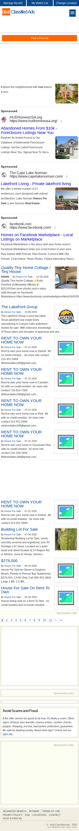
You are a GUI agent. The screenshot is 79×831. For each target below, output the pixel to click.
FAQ (27, 815)
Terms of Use (51, 811)
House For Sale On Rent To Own (25, 590)
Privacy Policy (12, 815)
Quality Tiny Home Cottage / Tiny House (25, 269)
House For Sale (24, 276)
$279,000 (9, 560)
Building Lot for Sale (19, 529)
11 (50, 620)
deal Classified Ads (60, 824)
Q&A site (8, 734)
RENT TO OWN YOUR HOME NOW (21, 340)
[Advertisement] (39, 51)
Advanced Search (14, 811)
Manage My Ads (13, 3)
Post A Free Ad (12, 818)
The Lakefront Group (19, 307)
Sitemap (34, 811)
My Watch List (40, 3)
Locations (39, 815)
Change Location (66, 3)
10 (44, 620)
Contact (55, 815)
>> (61, 620)
